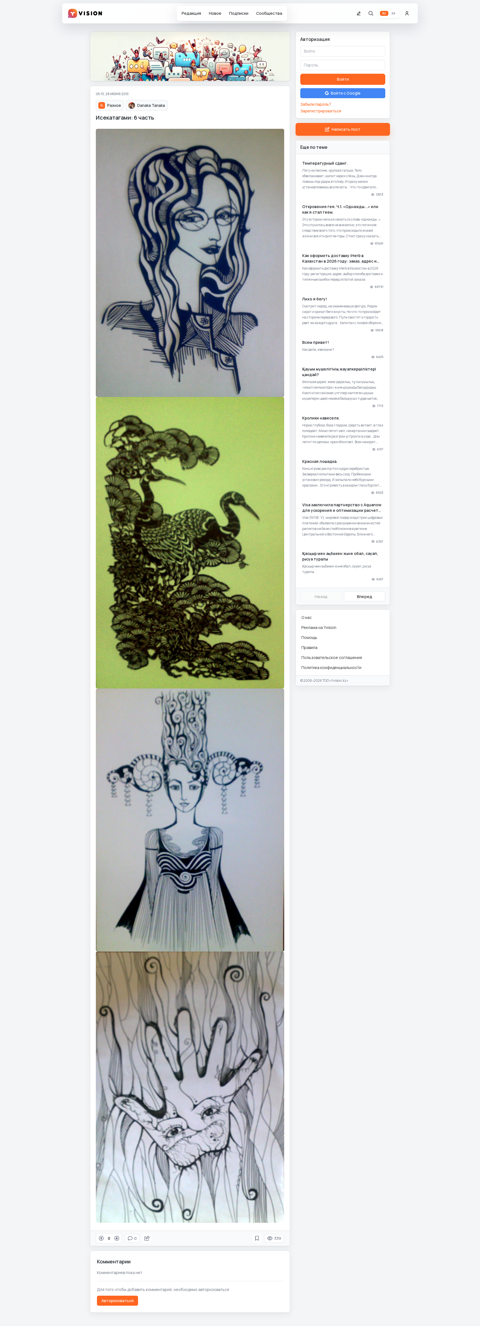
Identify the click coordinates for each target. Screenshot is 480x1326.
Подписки (238, 13)
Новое (215, 13)
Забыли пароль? (315, 104)
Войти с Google (346, 93)
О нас (306, 617)
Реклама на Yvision (318, 627)
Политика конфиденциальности (331, 667)
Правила (309, 647)
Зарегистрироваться (320, 110)
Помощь (309, 637)
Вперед (364, 596)
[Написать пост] (359, 13)
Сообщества (269, 13)
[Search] (371, 13)
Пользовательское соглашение (331, 657)
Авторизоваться (117, 1300)
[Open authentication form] (407, 13)
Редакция (191, 13)
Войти (343, 79)
